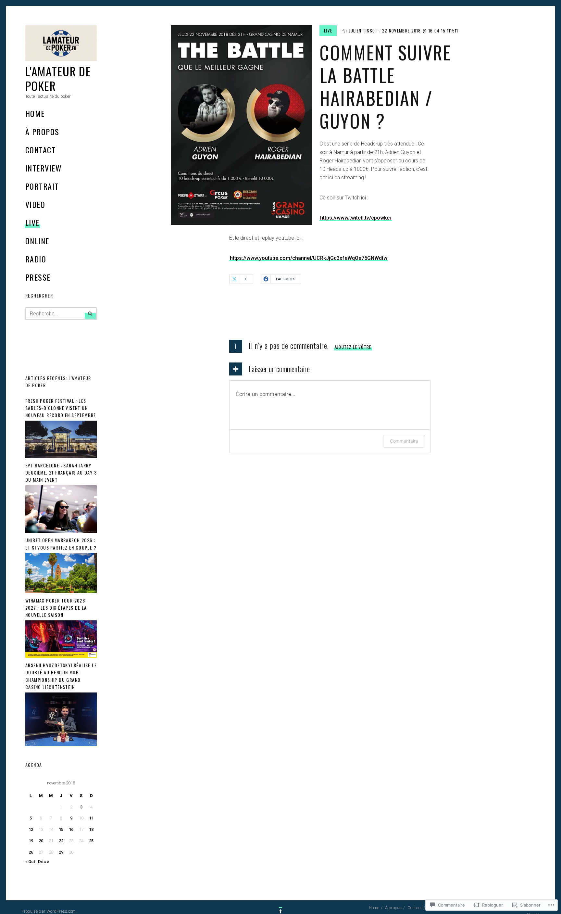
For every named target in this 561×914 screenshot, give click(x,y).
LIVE (32, 222)
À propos (42, 131)
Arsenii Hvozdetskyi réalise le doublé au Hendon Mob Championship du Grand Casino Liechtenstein (61, 676)
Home (35, 113)
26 (31, 852)
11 (91, 818)
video (35, 204)
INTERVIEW (43, 168)
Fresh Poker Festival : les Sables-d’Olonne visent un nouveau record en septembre (60, 408)
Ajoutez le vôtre (353, 347)
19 (31, 840)
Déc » (43, 861)
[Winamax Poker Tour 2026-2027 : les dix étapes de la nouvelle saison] (61, 656)
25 (91, 840)
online (37, 241)
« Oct (30, 861)
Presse (38, 277)
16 (71, 829)
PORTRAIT (42, 186)
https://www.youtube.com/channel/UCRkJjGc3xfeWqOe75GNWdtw (308, 258)
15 (61, 829)
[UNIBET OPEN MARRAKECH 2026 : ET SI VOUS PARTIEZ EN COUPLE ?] (61, 591)
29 (61, 852)
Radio (35, 259)
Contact (40, 150)
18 (91, 829)
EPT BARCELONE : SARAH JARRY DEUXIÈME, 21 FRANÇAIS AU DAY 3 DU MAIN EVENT (61, 472)
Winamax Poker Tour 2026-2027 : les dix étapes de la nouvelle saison (56, 607)
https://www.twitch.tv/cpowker (356, 218)
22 (61, 840)
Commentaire (404, 441)
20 (41, 840)
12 (31, 829)
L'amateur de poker (58, 78)
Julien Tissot (363, 30)
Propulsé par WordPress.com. (49, 911)
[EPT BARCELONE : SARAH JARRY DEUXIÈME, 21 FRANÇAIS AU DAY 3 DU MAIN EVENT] (61, 531)
